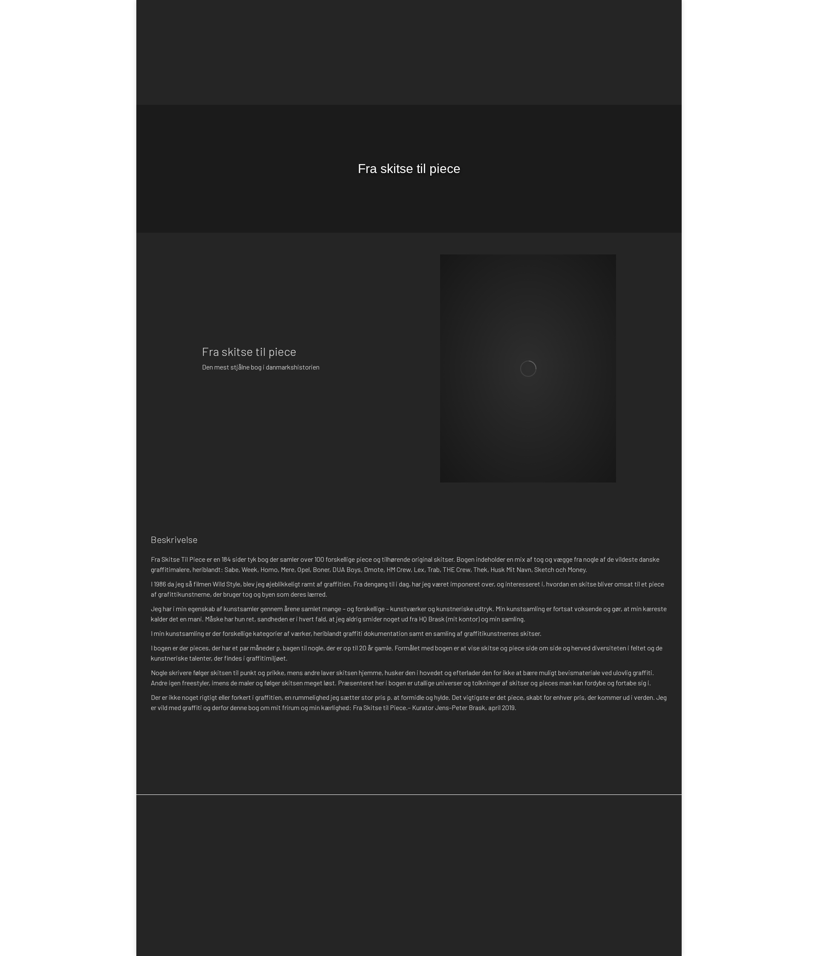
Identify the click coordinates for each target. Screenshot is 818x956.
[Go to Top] (805, 943)
